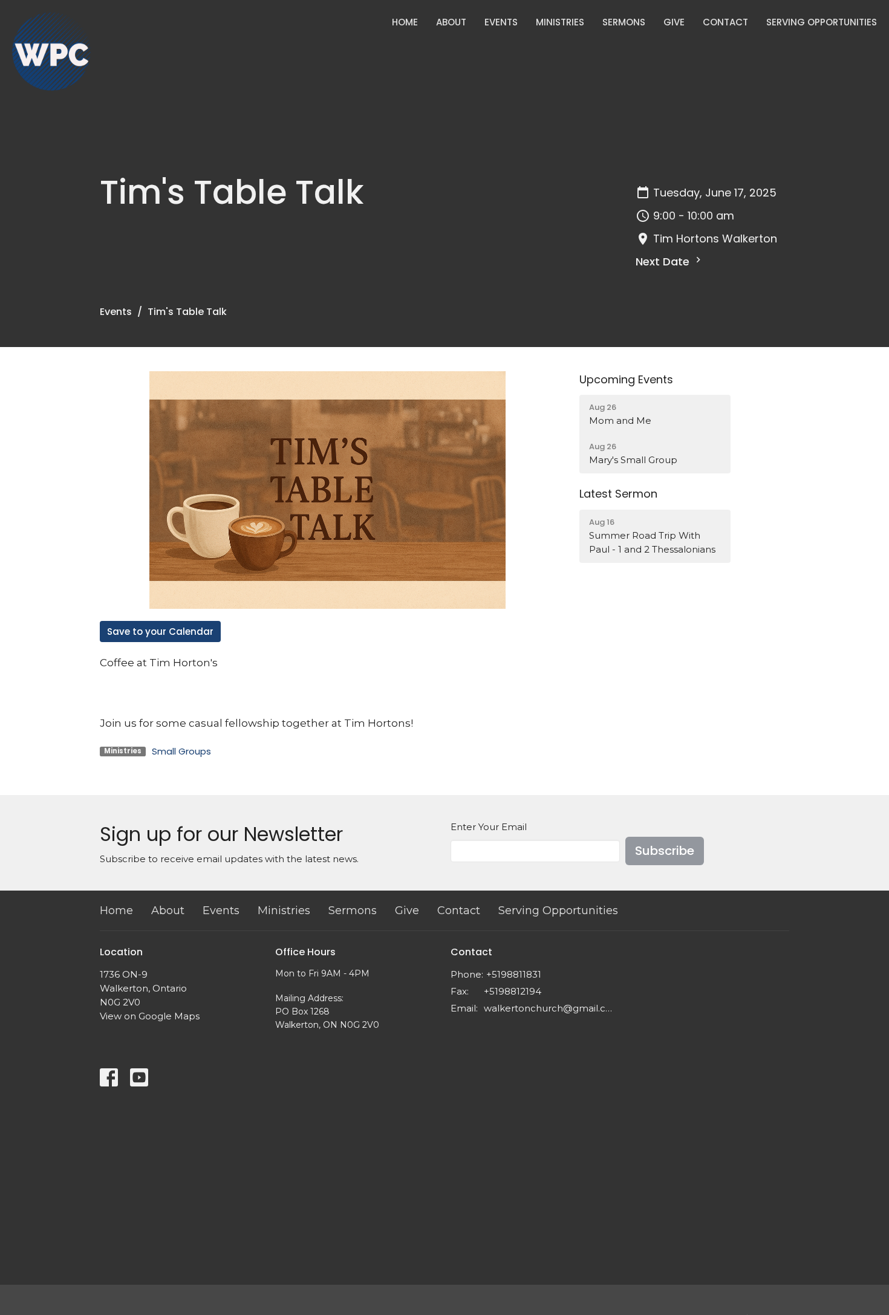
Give (674, 22)
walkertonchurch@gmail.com (549, 1008)
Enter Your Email (489, 827)
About (451, 22)
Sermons (623, 22)
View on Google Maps (150, 1016)
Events (501, 22)
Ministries (560, 22)
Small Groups (181, 751)
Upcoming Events (626, 379)
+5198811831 (513, 974)
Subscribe (664, 850)
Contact (725, 22)
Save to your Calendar (160, 631)
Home (405, 22)
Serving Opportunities (821, 22)
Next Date (664, 261)
